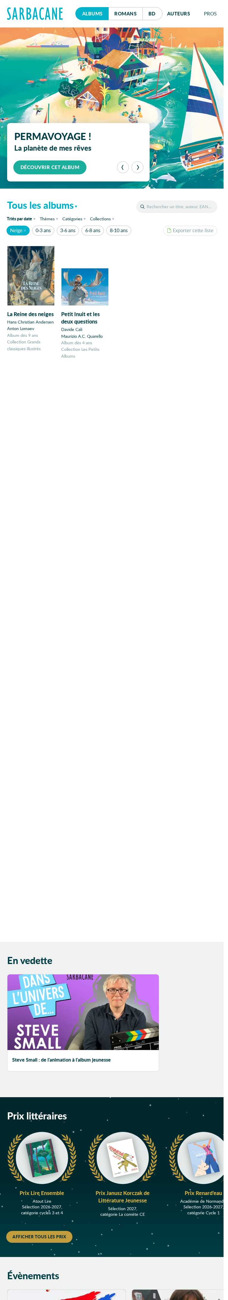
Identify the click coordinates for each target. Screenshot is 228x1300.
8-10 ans (119, 230)
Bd (155, 13)
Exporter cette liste (193, 230)
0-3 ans (43, 230)
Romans (125, 13)
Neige (16, 230)
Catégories (72, 219)
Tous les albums (40, 205)
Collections (100, 219)
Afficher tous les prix (39, 1237)
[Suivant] (137, 167)
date (22, 218)
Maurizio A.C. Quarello (82, 336)
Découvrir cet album (50, 167)
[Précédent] (123, 167)
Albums (92, 13)
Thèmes (47, 219)
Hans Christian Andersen (30, 322)
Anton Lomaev (20, 328)
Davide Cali (71, 329)
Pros (210, 13)
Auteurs (178, 13)
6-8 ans (92, 230)
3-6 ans (67, 230)
